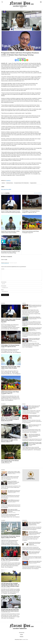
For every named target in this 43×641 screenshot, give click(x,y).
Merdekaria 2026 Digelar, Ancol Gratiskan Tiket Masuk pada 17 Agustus (34, 416)
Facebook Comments (13, 262)
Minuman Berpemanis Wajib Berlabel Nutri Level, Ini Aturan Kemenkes (35, 562)
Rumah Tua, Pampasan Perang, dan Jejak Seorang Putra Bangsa (35, 425)
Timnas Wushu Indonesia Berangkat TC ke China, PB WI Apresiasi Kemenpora (10, 559)
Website (2, 289)
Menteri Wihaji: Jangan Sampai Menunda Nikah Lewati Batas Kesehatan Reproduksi (10, 320)
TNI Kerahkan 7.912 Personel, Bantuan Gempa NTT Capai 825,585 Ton (10, 346)
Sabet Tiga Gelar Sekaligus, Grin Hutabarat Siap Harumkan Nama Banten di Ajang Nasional (34, 435)
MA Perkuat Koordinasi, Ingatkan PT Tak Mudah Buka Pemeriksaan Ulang (10, 252)
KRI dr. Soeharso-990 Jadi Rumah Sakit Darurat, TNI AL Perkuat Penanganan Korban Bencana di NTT (10, 419)
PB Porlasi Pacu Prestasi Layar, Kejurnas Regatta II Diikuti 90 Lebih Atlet (10, 536)
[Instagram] (23, 60)
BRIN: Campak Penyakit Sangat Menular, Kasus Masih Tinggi (34, 552)
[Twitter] (18, 60)
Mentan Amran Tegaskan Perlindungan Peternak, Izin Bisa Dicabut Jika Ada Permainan (13, 482)
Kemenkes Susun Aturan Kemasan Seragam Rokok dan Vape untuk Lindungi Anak (35, 543)
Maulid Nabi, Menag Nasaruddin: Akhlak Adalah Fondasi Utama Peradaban (10, 367)
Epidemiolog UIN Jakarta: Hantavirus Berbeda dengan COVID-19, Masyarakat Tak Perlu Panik (35, 532)
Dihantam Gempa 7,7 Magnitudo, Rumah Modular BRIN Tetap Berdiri (35, 318)
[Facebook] (16, 60)
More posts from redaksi (6, 189)
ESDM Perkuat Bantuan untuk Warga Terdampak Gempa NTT (10, 392)
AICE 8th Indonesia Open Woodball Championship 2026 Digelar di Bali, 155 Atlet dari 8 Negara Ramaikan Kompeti (10, 585)
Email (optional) (3, 285)
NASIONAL (8, 180)
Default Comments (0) (5, 262)
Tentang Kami (21, 632)
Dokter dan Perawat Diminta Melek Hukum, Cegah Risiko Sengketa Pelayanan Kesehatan (35, 523)
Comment (2, 268)
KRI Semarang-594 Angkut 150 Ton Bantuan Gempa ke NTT (9, 440)
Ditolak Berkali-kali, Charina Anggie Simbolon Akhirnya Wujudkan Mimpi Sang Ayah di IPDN (35, 443)
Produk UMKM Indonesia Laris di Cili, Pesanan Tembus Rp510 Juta (13, 501)
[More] (27, 60)
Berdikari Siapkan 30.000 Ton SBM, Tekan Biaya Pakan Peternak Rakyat (14, 472)
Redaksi (21, 634)
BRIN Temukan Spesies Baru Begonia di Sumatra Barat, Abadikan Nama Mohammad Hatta (35, 328)
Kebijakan (21, 636)
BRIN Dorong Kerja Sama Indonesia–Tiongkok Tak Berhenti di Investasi (35, 306)
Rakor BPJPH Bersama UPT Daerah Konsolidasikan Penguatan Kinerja (14, 491)
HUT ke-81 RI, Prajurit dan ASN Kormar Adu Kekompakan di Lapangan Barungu (34, 406)
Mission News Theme (18, 639)
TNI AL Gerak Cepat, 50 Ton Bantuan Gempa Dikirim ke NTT (10, 461)
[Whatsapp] (20, 60)
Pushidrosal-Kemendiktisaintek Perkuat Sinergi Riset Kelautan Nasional (34, 339)
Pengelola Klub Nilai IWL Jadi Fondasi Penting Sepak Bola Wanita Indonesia (10, 610)
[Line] (25, 60)
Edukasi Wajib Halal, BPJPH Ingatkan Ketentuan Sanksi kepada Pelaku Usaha (14, 510)
